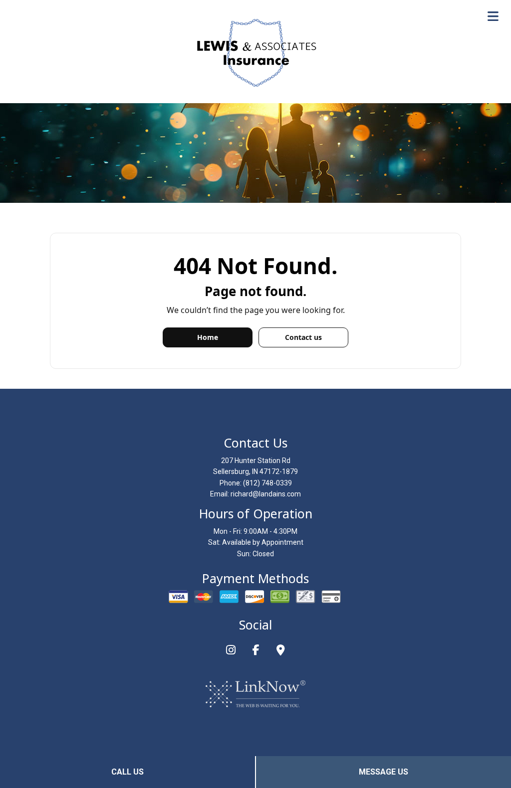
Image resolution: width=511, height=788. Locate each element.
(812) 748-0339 (267, 483)
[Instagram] (231, 651)
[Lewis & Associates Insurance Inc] (256, 52)
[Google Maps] (280, 651)
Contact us (303, 337)
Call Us (127, 772)
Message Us (383, 772)
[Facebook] (256, 651)
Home (207, 337)
